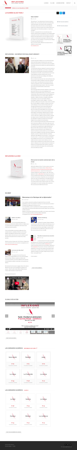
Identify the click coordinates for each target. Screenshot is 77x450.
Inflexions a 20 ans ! (13, 156)
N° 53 (12, 422)
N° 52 (28, 422)
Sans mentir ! (35, 16)
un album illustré (41, 173)
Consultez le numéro (13, 407)
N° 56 (12, 405)
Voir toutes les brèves (37, 267)
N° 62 (12, 363)
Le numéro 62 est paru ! (14, 13)
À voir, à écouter (11, 299)
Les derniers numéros (14, 348)
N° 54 (43, 405)
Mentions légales (8, 446)
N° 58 (28, 380)
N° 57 (43, 380)
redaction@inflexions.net (67, 446)
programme (47, 243)
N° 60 (43, 363)
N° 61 (28, 363)
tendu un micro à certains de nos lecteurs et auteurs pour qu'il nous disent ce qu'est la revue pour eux (42, 169)
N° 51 (43, 422)
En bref (8, 193)
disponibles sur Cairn (30, 348)
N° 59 (12, 380)
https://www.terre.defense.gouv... (11, 244)
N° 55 (28, 405)
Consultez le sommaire (13, 365)
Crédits (14, 446)
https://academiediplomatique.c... (36, 214)
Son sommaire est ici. (35, 45)
